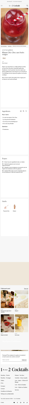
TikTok (27, 402)
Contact (3, 388)
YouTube (14, 402)
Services (17, 389)
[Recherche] (27, 6)
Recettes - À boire (5, 375)
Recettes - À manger (6, 377)
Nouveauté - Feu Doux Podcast (14, 1)
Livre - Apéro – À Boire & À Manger (21, 381)
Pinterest (24, 402)
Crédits (2, 402)
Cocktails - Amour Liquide (21, 377)
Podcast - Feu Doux (19, 375)
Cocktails (10, 46)
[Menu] (1, 5)
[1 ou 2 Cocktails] (14, 5)
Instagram (21, 402)
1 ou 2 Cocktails (4, 46)
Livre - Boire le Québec (20, 384)
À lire (2, 383)
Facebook (17, 402)
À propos (3, 386)
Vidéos (2, 380)
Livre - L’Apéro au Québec (21, 387)
